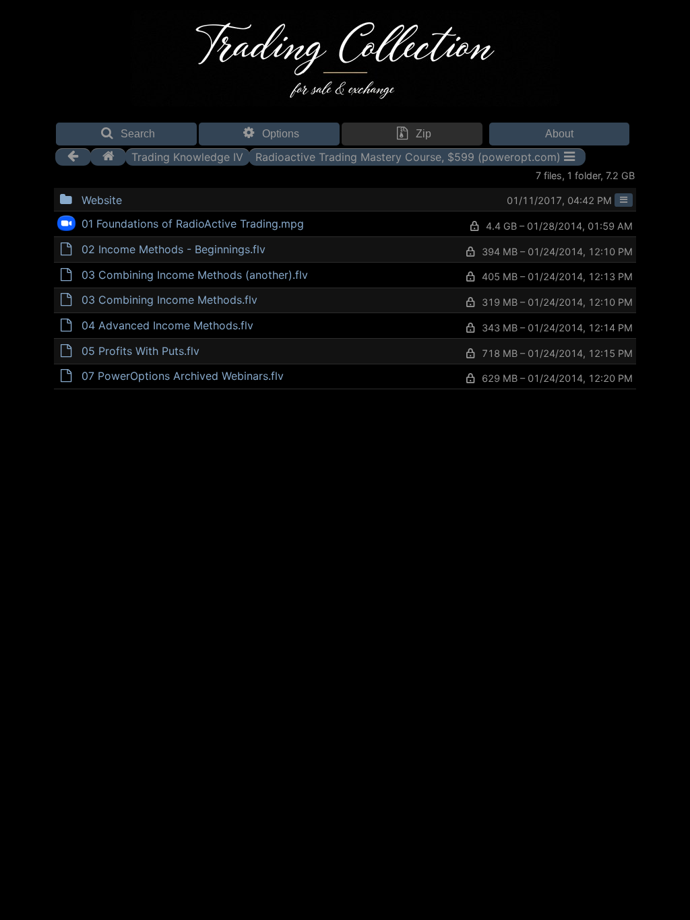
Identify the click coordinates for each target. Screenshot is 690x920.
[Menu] (624, 200)
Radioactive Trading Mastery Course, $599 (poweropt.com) (408, 156)
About (559, 133)
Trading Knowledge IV (187, 156)
